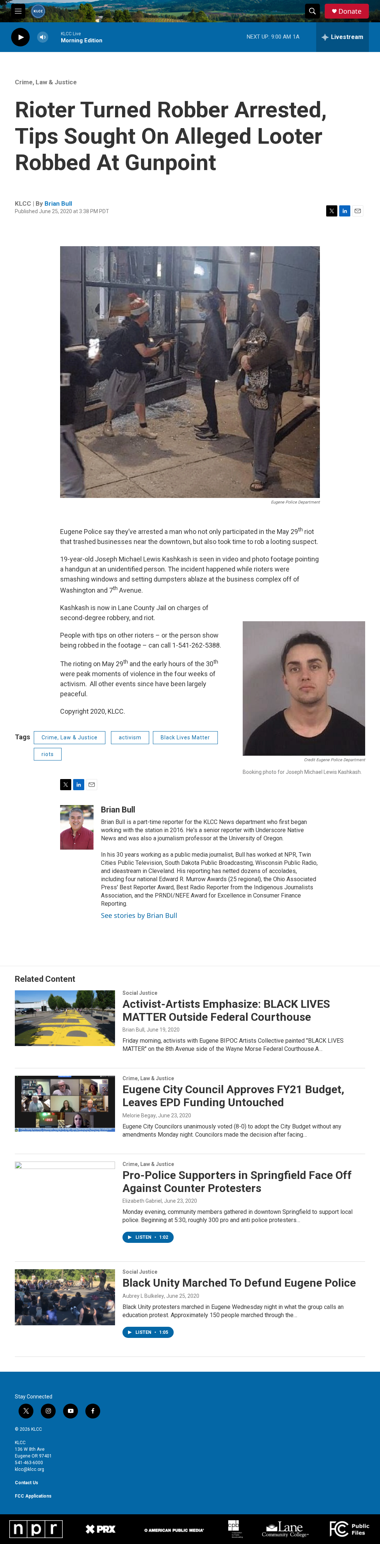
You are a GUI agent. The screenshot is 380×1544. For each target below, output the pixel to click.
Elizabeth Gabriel (142, 1201)
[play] (20, 37)
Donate (349, 11)
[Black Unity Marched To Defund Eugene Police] (65, 1297)
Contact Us (26, 1482)
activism (130, 737)
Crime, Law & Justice (46, 82)
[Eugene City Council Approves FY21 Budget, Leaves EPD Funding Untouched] (65, 1103)
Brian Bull (58, 203)
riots (48, 754)
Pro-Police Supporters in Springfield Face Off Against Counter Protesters (237, 1182)
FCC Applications (33, 1496)
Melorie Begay (139, 1115)
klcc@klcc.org (29, 1469)
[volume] (42, 37)
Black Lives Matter (185, 737)
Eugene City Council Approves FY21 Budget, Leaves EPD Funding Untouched (233, 1096)
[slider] (54, 37)
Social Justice (139, 993)
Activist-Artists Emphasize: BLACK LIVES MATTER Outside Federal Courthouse (226, 1010)
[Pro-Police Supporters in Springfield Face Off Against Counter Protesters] (65, 1189)
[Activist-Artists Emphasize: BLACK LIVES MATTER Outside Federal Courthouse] (65, 1018)
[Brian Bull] (77, 827)
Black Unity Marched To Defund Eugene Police (239, 1282)
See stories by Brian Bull (139, 915)
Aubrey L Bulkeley (143, 1296)
